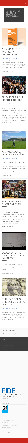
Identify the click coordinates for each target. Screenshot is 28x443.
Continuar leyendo (7, 71)
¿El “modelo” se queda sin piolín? (13, 153)
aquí (8, 19)
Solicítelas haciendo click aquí (8, 334)
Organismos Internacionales (8, 345)
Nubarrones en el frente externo (13, 98)
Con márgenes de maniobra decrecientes (13, 51)
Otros (3, 347)
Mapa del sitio (6, 403)
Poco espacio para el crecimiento (13, 203)
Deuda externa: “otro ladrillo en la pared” (13, 255)
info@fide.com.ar (6, 432)
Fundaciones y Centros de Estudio (10, 343)
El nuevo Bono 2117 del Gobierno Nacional (13, 302)
